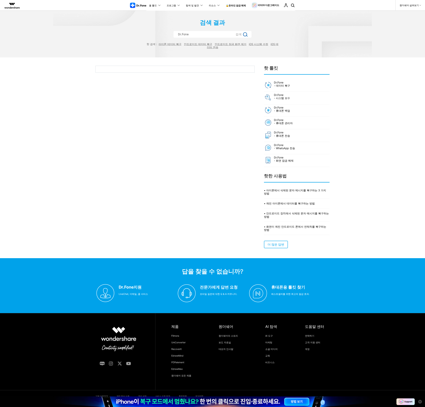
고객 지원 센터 (312, 342)
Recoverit (176, 349)
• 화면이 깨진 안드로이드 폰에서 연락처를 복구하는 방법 (295, 228)
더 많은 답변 (276, 244)
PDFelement (177, 362)
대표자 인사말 (226, 349)
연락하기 (309, 335)
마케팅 (268, 342)
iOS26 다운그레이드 (268, 5)
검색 (239, 34)
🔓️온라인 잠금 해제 (236, 5)
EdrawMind (177, 355)
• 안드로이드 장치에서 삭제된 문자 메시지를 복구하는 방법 (296, 215)
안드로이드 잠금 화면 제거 (230, 44)
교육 (267, 355)
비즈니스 (270, 362)
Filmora (175, 335)
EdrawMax (177, 369)
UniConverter (178, 342)
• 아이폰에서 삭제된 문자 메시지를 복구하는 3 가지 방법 (295, 192)
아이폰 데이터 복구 (170, 44)
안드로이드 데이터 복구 (198, 44)
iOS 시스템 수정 (258, 44)
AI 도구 (269, 335)
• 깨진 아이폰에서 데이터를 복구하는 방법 (289, 203)
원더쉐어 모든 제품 (181, 375)
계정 (307, 349)
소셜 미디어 (271, 349)
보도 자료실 (225, 342)
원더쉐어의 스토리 (228, 335)
